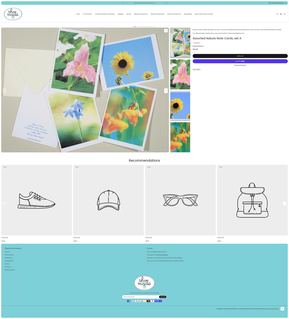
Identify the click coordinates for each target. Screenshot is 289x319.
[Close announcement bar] (286, 3)
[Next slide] (166, 3)
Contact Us (8, 266)
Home (135, 26)
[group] (180, 43)
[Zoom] (166, 30)
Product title (5, 237)
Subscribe (162, 297)
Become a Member (10, 269)
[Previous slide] (123, 3)
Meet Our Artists (9, 254)
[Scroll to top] (282, 309)
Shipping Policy (9, 260)
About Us (7, 251)
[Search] (277, 14)
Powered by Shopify (274, 308)
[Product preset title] (36, 200)
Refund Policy (8, 257)
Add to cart (240, 56)
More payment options (240, 65)
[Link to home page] (144, 283)
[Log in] (281, 14)
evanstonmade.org (163, 254)
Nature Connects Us (198, 46)
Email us (7, 263)
